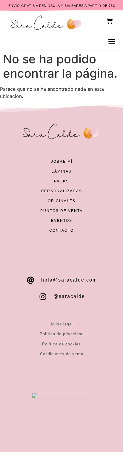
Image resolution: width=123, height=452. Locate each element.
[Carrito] (109, 21)
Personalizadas (61, 191)
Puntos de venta (61, 211)
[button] (111, 41)
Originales (62, 201)
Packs (61, 181)
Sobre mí (61, 161)
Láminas (62, 171)
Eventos (61, 221)
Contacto (61, 230)
